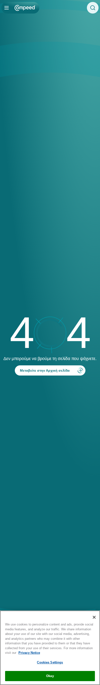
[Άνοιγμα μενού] (6, 7)
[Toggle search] (93, 8)
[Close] (94, 617)
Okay (50, 676)
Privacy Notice (29, 653)
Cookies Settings (50, 662)
